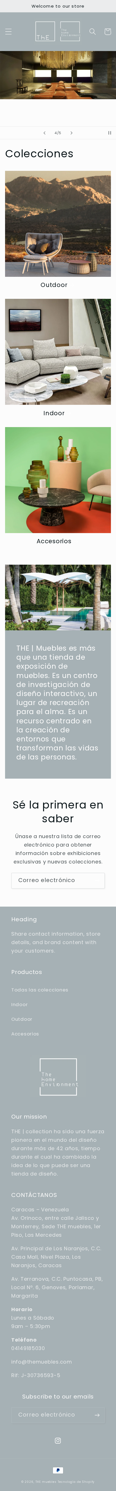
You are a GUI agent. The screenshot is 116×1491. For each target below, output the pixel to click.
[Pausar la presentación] (110, 133)
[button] (8, 31)
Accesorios (54, 541)
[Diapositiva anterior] (44, 133)
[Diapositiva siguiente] (71, 133)
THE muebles (46, 1482)
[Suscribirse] (97, 881)
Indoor (54, 413)
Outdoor (54, 285)
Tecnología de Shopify (76, 1482)
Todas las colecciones (39, 989)
